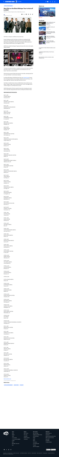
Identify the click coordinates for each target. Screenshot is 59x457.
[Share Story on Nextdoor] (28, 14)
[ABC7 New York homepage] (11, 2)
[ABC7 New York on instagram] (9, 450)
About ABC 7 (48, 439)
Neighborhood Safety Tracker (37, 434)
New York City (26, 433)
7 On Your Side (14, 437)
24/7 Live (19, 1)
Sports (34, 440)
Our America (35, 442)
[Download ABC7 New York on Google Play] (53, 449)
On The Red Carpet (36, 443)
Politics (34, 437)
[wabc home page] (5, 433)
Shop (13, 442)
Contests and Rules (49, 442)
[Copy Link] (32, 14)
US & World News (36, 436)
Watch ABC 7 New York (15, 443)
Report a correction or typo (7, 378)
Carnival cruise (26, 77)
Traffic (13, 436)
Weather (13, 434)
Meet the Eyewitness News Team (51, 436)
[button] (4, 1)
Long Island (25, 436)
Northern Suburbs (26, 437)
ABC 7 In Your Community (50, 437)
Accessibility (47, 440)
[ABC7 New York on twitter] (6, 450)
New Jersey (25, 434)
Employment (48, 434)
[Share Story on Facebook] (22, 14)
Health (34, 439)
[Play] (47, 12)
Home (13, 433)
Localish (13, 440)
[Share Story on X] (24, 14)
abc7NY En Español (36, 446)
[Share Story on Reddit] (26, 14)
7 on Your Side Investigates (16, 439)
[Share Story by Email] (30, 14)
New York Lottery (35, 433)
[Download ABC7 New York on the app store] (48, 449)
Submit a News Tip (48, 433)
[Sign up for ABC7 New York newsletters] (11, 450)
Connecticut (26, 439)
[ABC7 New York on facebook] (4, 450)
